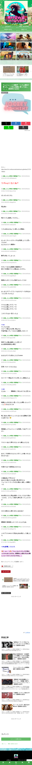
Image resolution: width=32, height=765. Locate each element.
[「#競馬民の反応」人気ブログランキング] (7, 567)
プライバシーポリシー (23, 760)
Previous (1, 71)
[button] (23, 127)
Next (31, 71)
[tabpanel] (9, 71)
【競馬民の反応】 (6, 593)
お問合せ (8, 760)
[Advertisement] (16, 148)
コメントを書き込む (16, 739)
